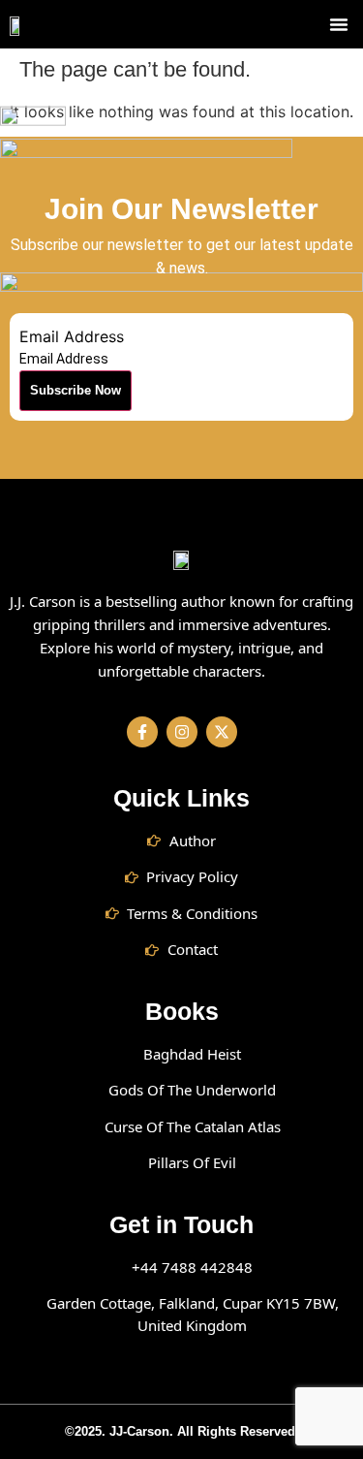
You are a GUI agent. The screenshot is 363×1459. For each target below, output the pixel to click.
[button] (338, 24)
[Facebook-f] (142, 731)
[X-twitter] (221, 731)
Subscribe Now (75, 390)
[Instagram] (181, 731)
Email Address (71, 336)
